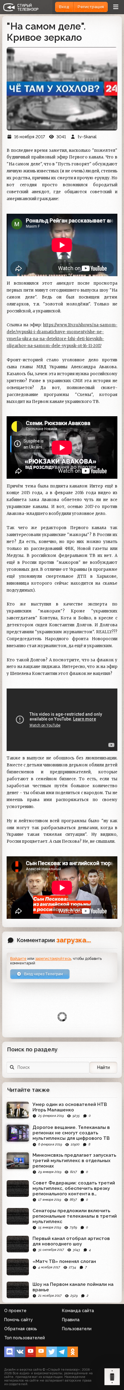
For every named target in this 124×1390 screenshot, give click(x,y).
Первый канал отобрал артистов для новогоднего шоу (71, 1241)
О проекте (15, 1310)
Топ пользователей (24, 1337)
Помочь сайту (18, 1319)
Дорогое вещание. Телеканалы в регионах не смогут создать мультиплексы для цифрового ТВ (71, 1133)
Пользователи (76, 1328)
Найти (103, 1067)
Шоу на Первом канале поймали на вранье (73, 1287)
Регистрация (91, 7)
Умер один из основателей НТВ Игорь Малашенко (70, 1107)
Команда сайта (78, 1310)
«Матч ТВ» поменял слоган (64, 1261)
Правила (70, 1319)
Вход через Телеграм (43, 974)
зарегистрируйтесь (53, 958)
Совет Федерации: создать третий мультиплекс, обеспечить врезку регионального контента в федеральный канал (74, 1188)
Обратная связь (20, 1328)
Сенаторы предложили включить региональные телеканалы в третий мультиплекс (75, 1216)
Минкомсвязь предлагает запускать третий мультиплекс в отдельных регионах (74, 1160)
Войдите (18, 958)
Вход (64, 7)
